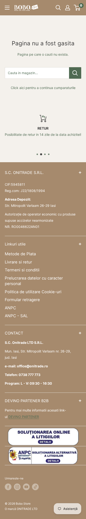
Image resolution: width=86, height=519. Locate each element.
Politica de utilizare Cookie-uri (33, 291)
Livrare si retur (18, 262)
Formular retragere (22, 299)
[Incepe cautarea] (58, 7)
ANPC (10, 307)
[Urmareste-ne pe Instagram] (17, 486)
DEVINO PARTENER (23, 417)
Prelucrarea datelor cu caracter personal (34, 281)
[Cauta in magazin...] (75, 73)
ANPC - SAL (16, 315)
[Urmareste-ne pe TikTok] (35, 486)
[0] (77, 8)
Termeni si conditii (22, 270)
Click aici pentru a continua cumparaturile (43, 88)
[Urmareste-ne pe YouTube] (26, 486)
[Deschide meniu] (7, 8)
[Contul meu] (67, 7)
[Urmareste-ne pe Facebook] (8, 486)
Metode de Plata (20, 253)
